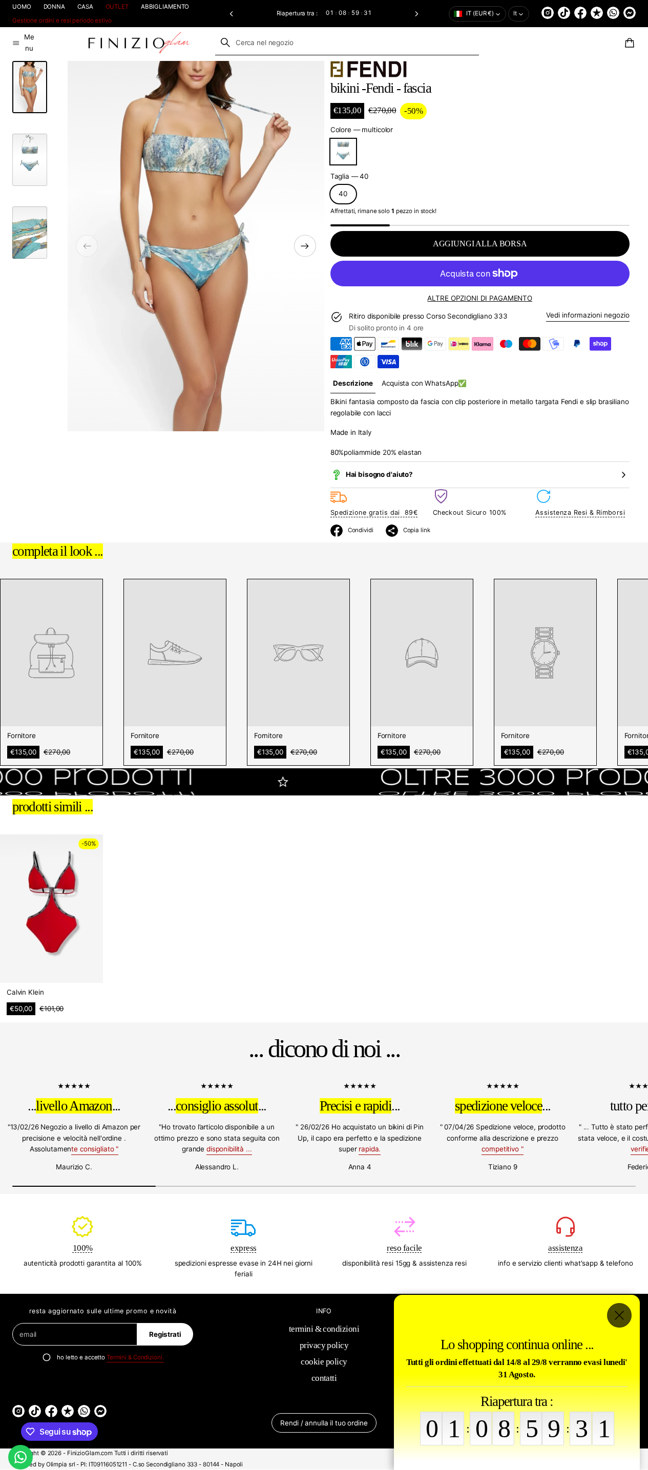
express (243, 1248)
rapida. (370, 1149)
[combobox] (347, 42)
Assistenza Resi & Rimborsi (580, 512)
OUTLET (117, 6)
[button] (231, 13)
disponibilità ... (229, 1149)
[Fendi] (368, 69)
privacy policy (324, 1345)
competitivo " (502, 1149)
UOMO (21, 6)
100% (83, 1248)
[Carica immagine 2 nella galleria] (29, 160)
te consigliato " (94, 1149)
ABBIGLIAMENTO (165, 6)
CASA (85, 6)
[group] (353, 383)
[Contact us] (20, 1457)
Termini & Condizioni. (135, 1357)
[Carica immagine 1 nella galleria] (29, 87)
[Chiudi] (619, 1315)
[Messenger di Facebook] (629, 13)
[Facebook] (580, 13)
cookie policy (324, 1362)
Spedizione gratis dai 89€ (373, 512)
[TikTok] (564, 13)
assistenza (565, 1248)
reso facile (404, 1248)
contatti (324, 1378)
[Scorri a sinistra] (87, 246)
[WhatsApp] (613, 13)
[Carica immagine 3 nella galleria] (29, 232)
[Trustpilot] (597, 13)
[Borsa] (628, 43)
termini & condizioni (324, 1329)
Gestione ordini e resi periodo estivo (62, 20)
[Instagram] (547, 13)
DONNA (54, 6)
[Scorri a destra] (305, 246)
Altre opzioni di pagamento (479, 298)
